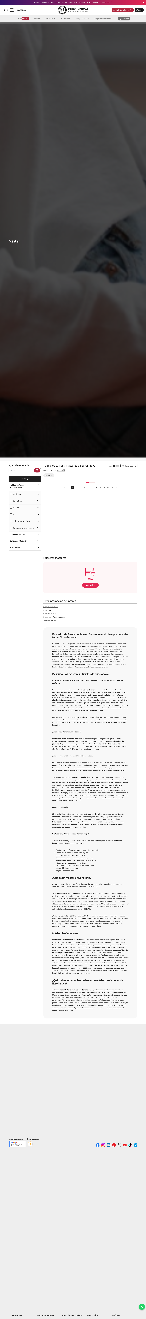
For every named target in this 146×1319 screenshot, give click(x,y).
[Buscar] (37, 470)
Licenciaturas (51, 19)
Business (17, 494)
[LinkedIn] (108, 1145)
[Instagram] (103, 1145)
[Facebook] (98, 1145)
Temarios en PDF (49, 620)
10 (108, 488)
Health (16, 508)
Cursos (22, 19)
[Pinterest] (114, 1145)
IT (14, 514)
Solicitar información (124, 10)
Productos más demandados (54, 617)
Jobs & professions (21, 521)
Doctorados (65, 19)
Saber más (106, 2)
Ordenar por (127, 466)
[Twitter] (119, 1145)
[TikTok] (130, 1145)
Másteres (37, 19)
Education (17, 501)
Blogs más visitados (50, 607)
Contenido (47, 610)
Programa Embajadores (103, 19)
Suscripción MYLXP (82, 19)
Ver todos (90, 585)
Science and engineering (23, 528)
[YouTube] (125, 1145)
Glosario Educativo (50, 614)
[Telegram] (135, 1145)
